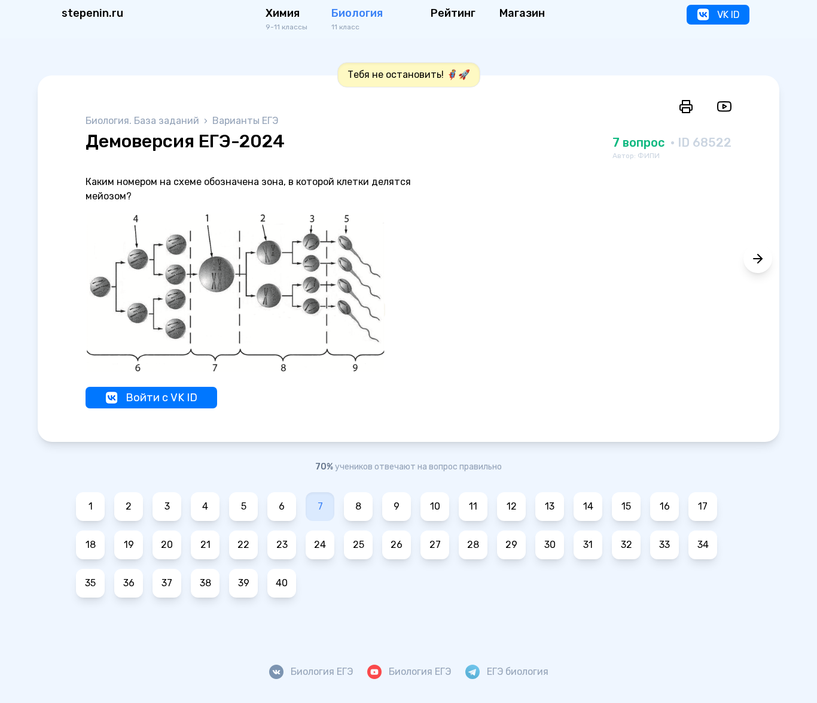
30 (550, 544)
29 (511, 544)
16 (665, 506)
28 (473, 544)
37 (166, 583)
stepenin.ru (92, 13)
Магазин (522, 13)
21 (205, 544)
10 (435, 506)
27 (435, 544)
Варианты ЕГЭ (245, 120)
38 (205, 583)
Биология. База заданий (144, 120)
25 (358, 544)
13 (549, 506)
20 (167, 544)
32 (626, 544)
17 (703, 506)
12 (512, 506)
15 (626, 506)
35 (90, 583)
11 (473, 506)
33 (664, 544)
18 (91, 544)
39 (243, 583)
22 (243, 544)
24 (320, 544)
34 (703, 544)
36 (129, 583)
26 (397, 544)
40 (282, 583)
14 (588, 506)
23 (282, 544)
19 (129, 544)
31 (588, 544)
